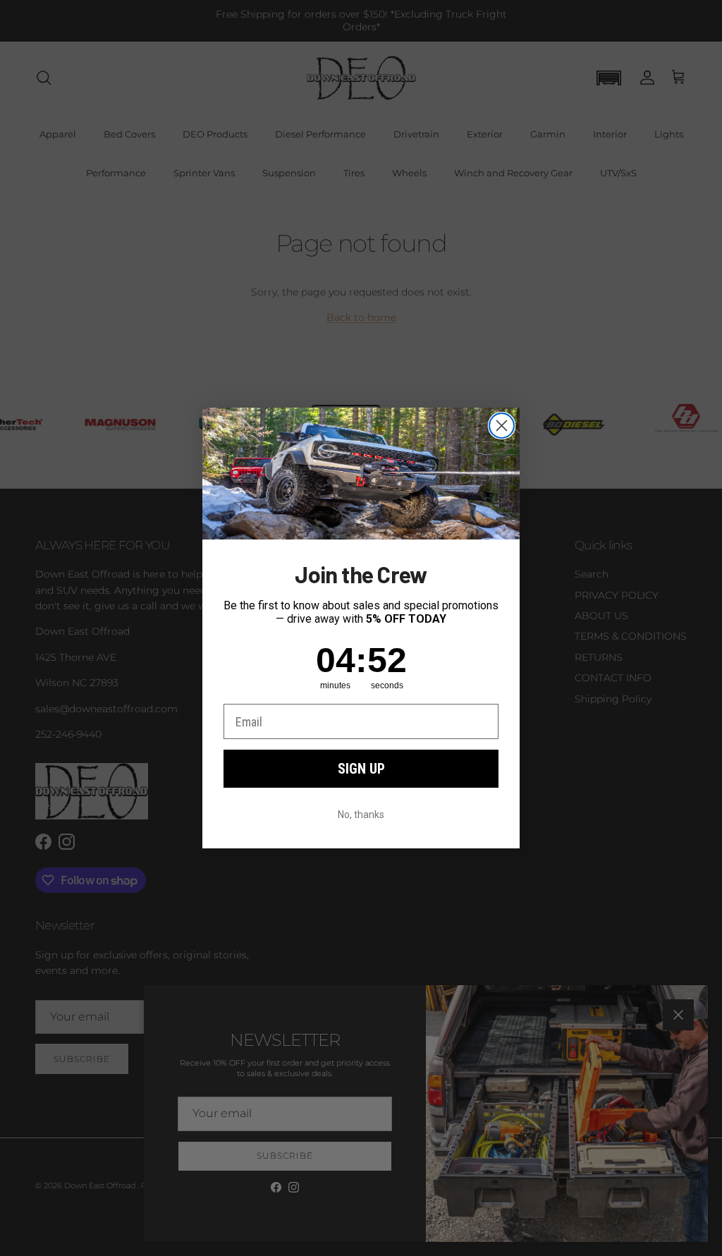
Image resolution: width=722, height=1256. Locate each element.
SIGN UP (361, 768)
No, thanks (361, 814)
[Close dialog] (501, 425)
